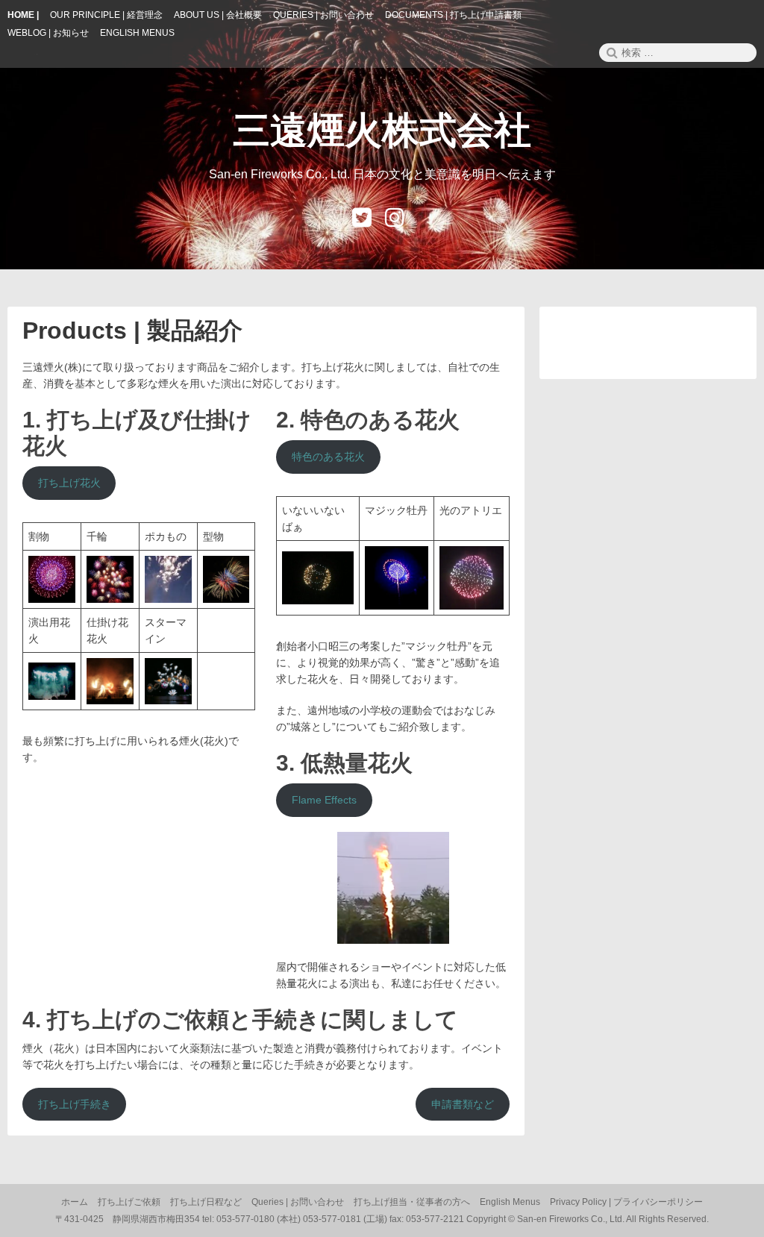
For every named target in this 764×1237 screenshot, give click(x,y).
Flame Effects (324, 800)
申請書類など (462, 1104)
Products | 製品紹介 (132, 330)
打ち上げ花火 (69, 483)
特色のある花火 (328, 457)
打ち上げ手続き (74, 1104)
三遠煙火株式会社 (382, 130)
